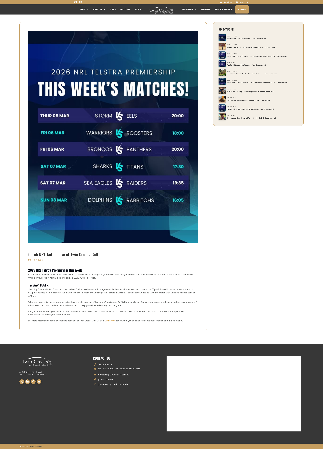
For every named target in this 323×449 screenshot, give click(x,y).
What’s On (110, 320)
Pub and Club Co (36, 446)
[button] (242, 9)
